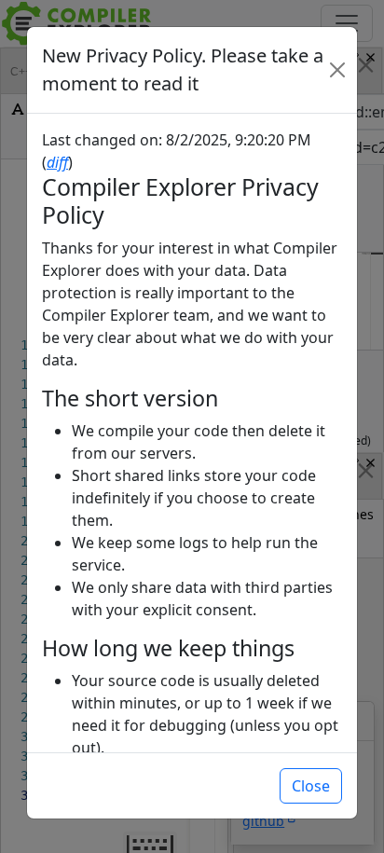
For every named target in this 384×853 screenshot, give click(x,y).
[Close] (337, 70)
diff (57, 162)
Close (311, 786)
